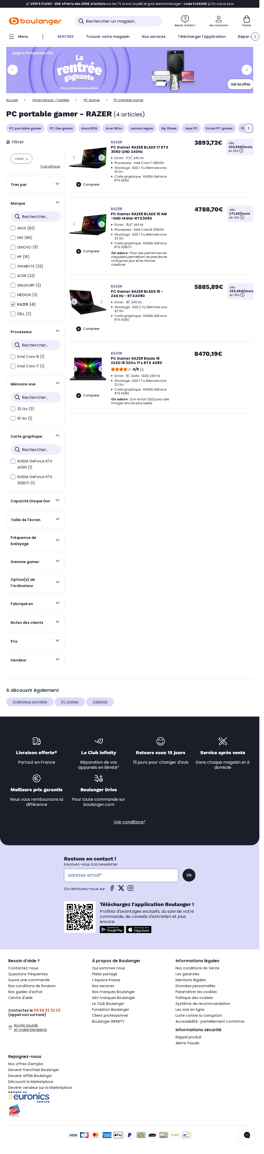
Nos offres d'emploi (25, 1063)
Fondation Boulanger (110, 1009)
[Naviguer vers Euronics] (46, 1097)
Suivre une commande (29, 980)
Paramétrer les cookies (196, 991)
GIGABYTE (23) (30, 266)
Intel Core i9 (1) (31, 356)
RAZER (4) (26, 304)
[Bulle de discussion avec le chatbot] (247, 1135)
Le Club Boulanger (108, 1003)
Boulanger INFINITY (108, 1021)
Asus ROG (89, 128)
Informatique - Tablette (50, 100)
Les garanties (187, 974)
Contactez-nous (23, 968)
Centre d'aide (20, 997)
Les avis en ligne (190, 1009)
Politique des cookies (194, 997)
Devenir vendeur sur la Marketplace (40, 1087)
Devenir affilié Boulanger (30, 1075)
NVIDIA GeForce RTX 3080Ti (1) (34, 480)
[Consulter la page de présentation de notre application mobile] (112, 929)
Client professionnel (110, 1015)
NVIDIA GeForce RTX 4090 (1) (34, 464)
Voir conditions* (130, 822)
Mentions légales (191, 980)
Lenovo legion (141, 128)
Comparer (91, 184)
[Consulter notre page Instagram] (130, 890)
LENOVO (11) (27, 247)
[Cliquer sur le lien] (132, 70)
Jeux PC (191, 128)
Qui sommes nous (108, 968)
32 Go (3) (25, 408)
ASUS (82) (26, 228)
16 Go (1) (24, 418)
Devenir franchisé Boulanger (33, 1069)
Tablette (100, 701)
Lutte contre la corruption (199, 1015)
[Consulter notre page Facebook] (112, 890)
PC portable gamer (25, 128)
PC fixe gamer (61, 128)
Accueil (12, 100)
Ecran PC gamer (219, 128)
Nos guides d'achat (25, 991)
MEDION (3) (27, 294)
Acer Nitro (114, 128)
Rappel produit (189, 1037)
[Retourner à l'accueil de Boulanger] (35, 21)
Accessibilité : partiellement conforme (210, 1021)
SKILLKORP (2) (29, 285)
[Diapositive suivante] (248, 128)
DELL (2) (24, 313)
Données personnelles (195, 985)
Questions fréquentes (28, 974)
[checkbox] (13, 228)
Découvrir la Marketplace (30, 1081)
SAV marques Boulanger (113, 997)
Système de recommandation (203, 1003)
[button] (255, 36)
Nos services (103, 985)
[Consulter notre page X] (121, 890)
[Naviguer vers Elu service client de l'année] (46, 1110)
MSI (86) (24, 237)
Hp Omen (169, 128)
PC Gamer (92, 100)
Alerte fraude (187, 1043)
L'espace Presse (106, 980)
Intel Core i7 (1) (31, 366)
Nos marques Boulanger (113, 991)
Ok (189, 875)
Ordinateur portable (30, 701)
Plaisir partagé (104, 974)
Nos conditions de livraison (32, 985)
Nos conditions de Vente (197, 968)
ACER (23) (26, 275)
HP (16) (23, 256)
